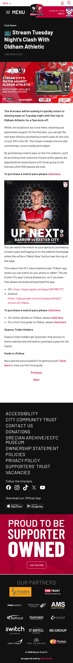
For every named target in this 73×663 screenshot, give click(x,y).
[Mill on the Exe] (36, 641)
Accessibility (22, 413)
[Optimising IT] (58, 617)
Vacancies (18, 472)
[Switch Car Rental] (15, 630)
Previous (36, 372)
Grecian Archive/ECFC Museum (32, 440)
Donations (18, 431)
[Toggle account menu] (62, 3)
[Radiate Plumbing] (58, 641)
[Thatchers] (36, 617)
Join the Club (37, 564)
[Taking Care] (36, 605)
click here (57, 317)
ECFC (5, 3)
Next (36, 379)
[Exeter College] (15, 641)
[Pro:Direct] (15, 605)
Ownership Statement (32, 448)
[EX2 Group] (58, 630)
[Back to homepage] (36, 11)
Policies (15, 454)
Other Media (46, 658)
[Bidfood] (15, 617)
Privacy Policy (23, 460)
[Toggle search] (69, 3)
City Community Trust (31, 419)
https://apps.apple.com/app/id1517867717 (38, 289)
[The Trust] (53, 592)
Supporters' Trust (28, 466)
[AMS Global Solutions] (58, 605)
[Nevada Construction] (20, 592)
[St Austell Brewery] (36, 630)
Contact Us (19, 425)
